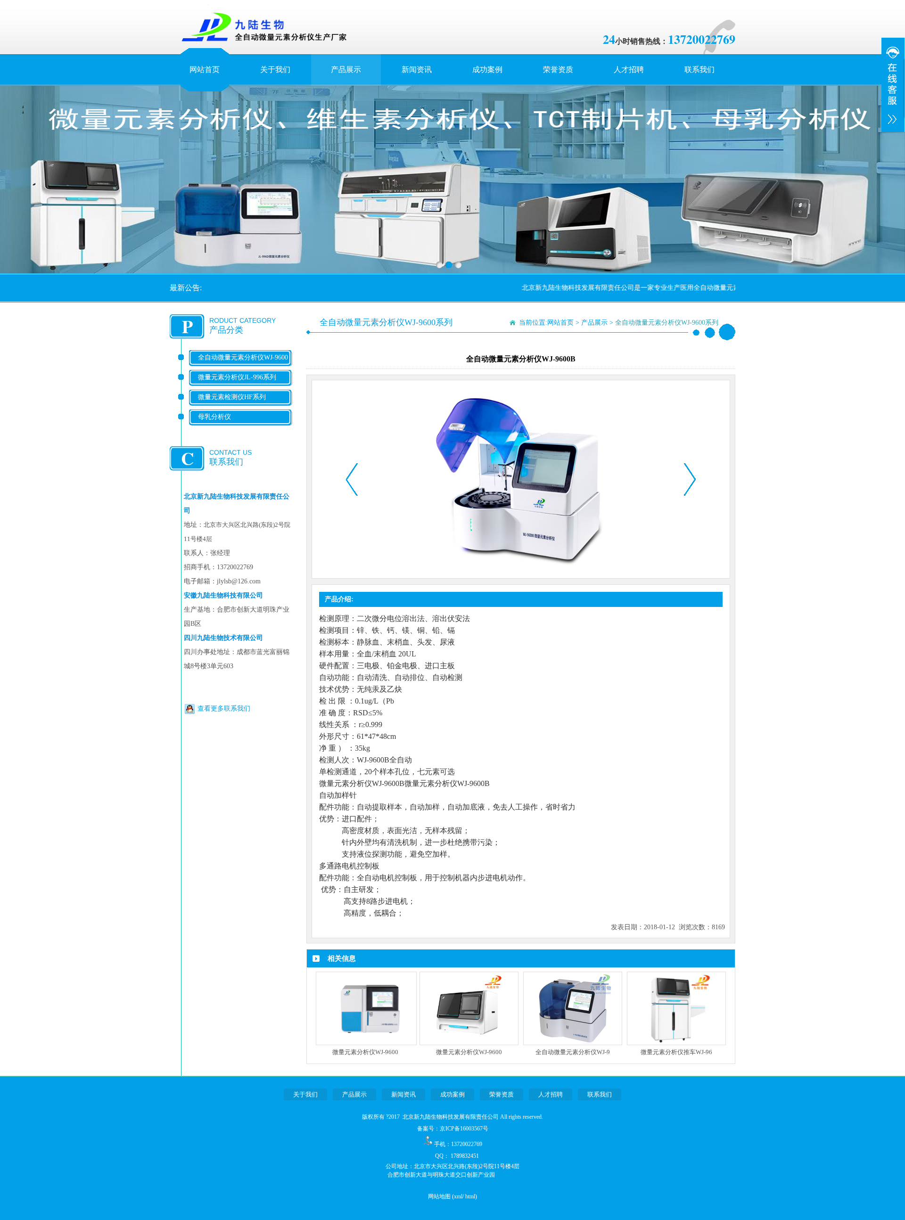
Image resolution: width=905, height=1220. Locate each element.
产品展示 (346, 70)
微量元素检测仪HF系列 (232, 397)
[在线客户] (893, 85)
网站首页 (204, 70)
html (470, 1196)
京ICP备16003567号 (464, 1128)
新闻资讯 (417, 70)
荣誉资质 (558, 70)
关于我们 (275, 70)
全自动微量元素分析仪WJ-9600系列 (243, 365)
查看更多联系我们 (223, 708)
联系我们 (699, 70)
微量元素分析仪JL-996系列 (237, 377)
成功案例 (487, 70)
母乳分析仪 (214, 416)
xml (458, 1196)
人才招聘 (629, 70)
